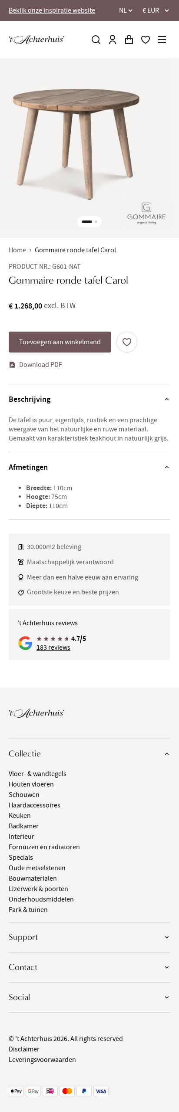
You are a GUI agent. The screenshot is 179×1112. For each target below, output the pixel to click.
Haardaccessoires (34, 805)
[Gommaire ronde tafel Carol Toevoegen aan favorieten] (126, 342)
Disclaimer (24, 1049)
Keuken (20, 815)
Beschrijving (29, 399)
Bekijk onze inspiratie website (52, 10)
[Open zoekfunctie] (96, 39)
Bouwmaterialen (33, 878)
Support (23, 937)
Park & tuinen (28, 909)
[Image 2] (96, 221)
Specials (21, 857)
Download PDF (40, 364)
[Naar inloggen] (112, 39)
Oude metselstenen (37, 868)
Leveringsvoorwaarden (42, 1059)
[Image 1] (87, 221)
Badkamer (24, 826)
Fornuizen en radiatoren (44, 847)
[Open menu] (162, 39)
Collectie (25, 754)
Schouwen (24, 794)
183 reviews (53, 647)
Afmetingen (28, 467)
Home (17, 250)
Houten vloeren (31, 784)
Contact (23, 967)
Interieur (21, 836)
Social (19, 997)
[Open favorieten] (145, 39)
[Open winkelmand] (129, 39)
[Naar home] (36, 39)
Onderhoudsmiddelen (41, 899)
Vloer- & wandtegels (37, 774)
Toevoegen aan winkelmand (60, 342)
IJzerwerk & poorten (38, 889)
